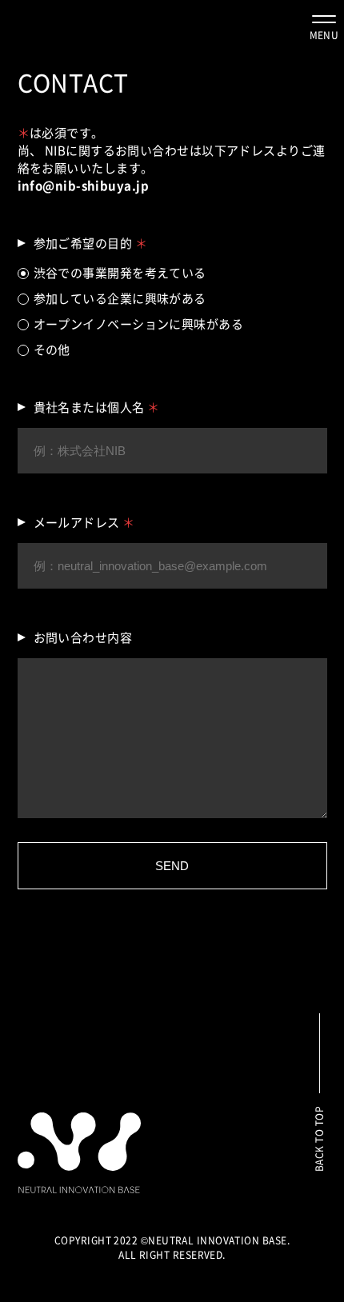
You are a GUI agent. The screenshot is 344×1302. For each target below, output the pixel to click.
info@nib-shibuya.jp (84, 185)
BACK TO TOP (319, 1139)
